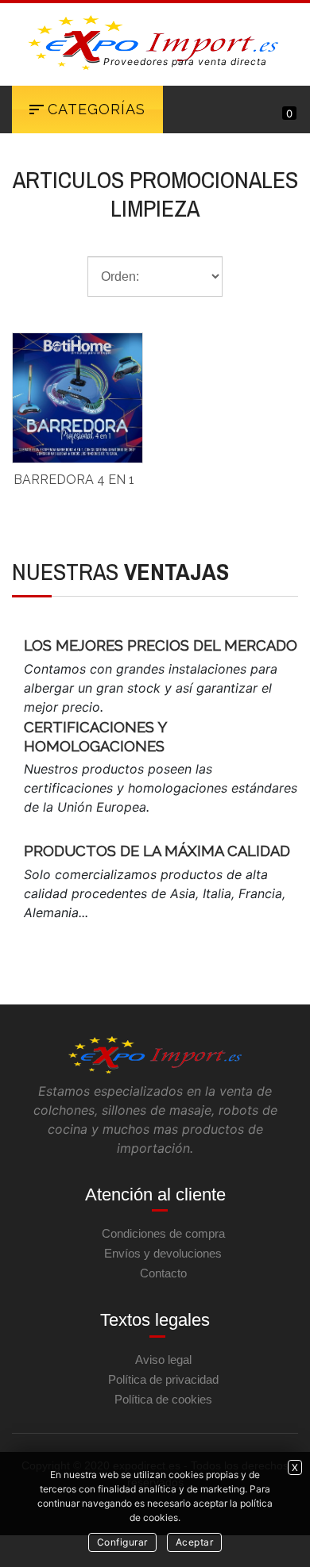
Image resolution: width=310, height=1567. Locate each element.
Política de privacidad (163, 1379)
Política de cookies (163, 1399)
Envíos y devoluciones (163, 1253)
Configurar (122, 1542)
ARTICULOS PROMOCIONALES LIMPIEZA (155, 193)
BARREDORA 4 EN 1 (74, 479)
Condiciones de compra (163, 1233)
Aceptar (195, 1542)
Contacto (163, 1273)
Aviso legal (163, 1359)
